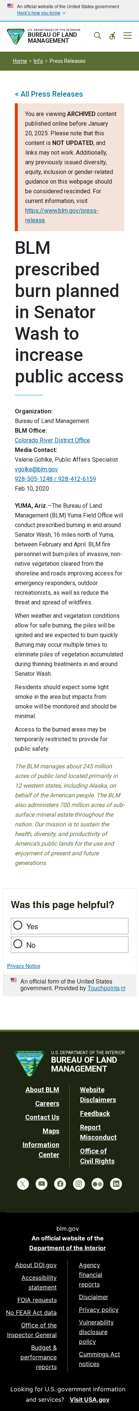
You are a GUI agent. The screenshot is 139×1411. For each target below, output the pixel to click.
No (31, 944)
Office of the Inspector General (32, 1330)
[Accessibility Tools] (112, 35)
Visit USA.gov (89, 1399)
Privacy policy (99, 1309)
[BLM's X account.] (23, 1184)
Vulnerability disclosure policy (96, 1331)
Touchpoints (103, 988)
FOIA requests (37, 1300)
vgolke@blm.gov (36, 469)
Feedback (95, 1113)
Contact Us (42, 1117)
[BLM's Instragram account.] (79, 1184)
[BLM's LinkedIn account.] (116, 1184)
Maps (51, 1131)
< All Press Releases (49, 94)
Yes (32, 926)
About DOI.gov (36, 1265)
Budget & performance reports (38, 1357)
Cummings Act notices (99, 1359)
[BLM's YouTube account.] (41, 1184)
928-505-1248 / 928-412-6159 (55, 478)
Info (38, 61)
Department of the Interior (67, 1248)
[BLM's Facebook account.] (60, 1184)
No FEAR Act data (31, 1312)
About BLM (42, 1090)
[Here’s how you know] (69, 10)
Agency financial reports (90, 1274)
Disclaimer (93, 1297)
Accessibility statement (39, 1282)
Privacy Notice (23, 965)
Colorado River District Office (52, 440)
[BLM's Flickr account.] (97, 1184)
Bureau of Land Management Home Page (53, 37)
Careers (47, 1103)
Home (20, 61)
